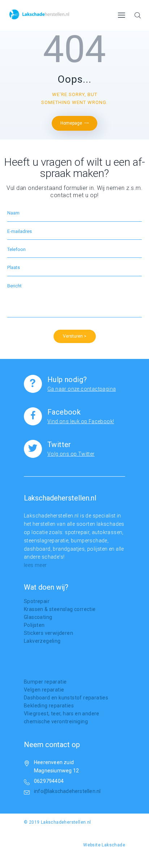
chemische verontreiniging (56, 721)
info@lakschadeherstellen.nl (67, 791)
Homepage (71, 123)
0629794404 (49, 781)
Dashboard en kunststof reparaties (66, 698)
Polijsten (34, 625)
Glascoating (38, 617)
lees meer (35, 565)
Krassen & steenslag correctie (60, 609)
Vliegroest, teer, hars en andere (61, 713)
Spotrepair (37, 601)
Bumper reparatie (45, 682)
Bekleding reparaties (49, 705)
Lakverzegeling (42, 641)
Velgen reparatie (44, 690)
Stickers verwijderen (48, 633)
